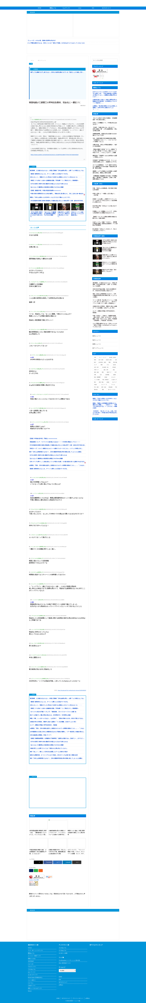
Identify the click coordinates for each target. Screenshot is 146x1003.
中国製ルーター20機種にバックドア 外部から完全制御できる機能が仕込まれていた (105, 212)
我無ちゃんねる (31, 958)
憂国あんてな (31, 953)
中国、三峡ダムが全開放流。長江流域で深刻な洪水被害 (105, 189)
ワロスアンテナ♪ (32, 966)
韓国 (31, 63)
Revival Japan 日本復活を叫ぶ (35, 977)
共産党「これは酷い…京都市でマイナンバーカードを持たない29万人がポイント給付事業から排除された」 (105, 200)
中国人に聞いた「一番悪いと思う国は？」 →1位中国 (105, 194)
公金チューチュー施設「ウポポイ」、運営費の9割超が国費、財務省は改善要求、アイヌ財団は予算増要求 (105, 223)
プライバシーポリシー (78, 998)
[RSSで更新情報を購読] (40, 870)
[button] (76, 862)
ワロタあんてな (31, 969)
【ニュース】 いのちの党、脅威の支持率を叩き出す (41, 40)
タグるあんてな (62, 950)
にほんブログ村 (34, 880)
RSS (60, 979)
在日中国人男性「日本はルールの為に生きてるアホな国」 (105, 206)
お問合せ (61, 985)
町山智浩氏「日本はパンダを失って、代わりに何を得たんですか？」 (105, 229)
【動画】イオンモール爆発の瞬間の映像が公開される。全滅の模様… (105, 217)
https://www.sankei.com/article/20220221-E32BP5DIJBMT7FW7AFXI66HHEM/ (54, 154)
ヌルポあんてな (62, 947)
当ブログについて (63, 982)
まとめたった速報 (63, 953)
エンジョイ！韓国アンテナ (34, 955)
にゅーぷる (30, 964)
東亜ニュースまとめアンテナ (35, 988)
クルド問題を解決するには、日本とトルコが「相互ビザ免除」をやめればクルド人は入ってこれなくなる (56, 43)
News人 (30, 991)
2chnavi (30, 947)
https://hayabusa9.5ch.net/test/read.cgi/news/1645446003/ (72, 690)
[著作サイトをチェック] (31, 870)
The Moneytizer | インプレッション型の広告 (69, 960)
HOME (60, 976)
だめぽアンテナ (31, 985)
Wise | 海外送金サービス (65, 963)
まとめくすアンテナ (33, 974)
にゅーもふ (30, 982)
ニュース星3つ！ (32, 980)
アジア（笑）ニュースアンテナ (35, 950)
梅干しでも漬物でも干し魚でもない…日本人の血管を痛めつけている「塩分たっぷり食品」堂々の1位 (58, 72)
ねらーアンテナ (31, 972)
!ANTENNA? (31, 961)
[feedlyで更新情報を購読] (36, 870)
